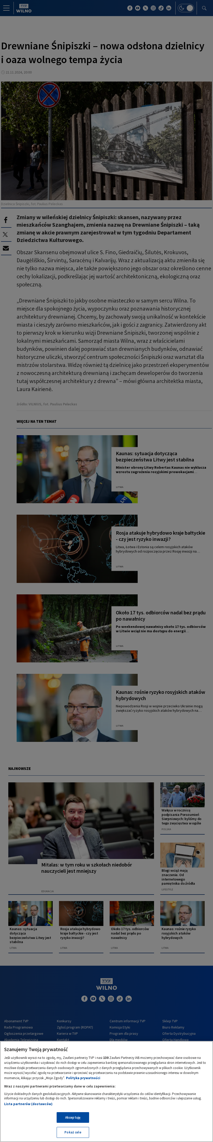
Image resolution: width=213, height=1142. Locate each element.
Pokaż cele (72, 1132)
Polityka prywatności (83, 1078)
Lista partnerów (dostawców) (28, 1104)
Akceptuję (73, 1117)
